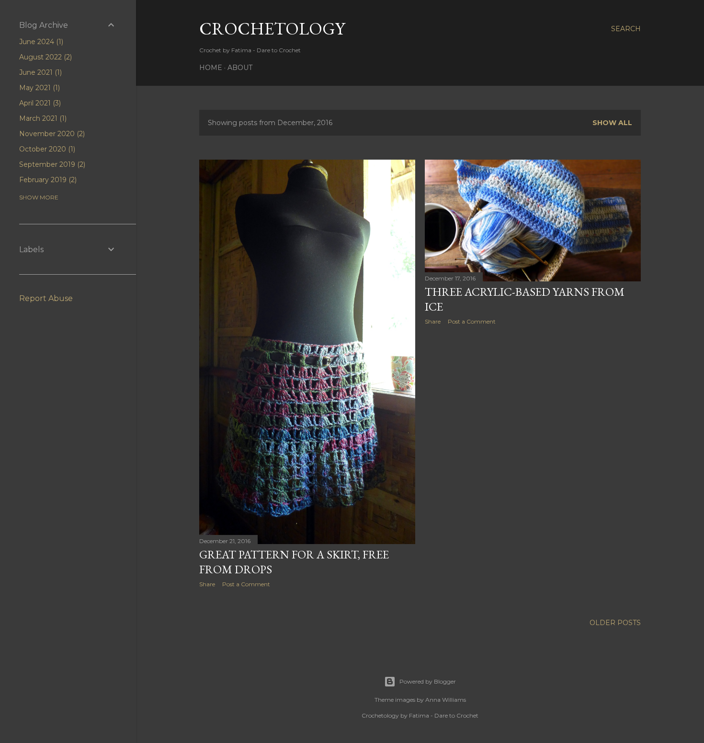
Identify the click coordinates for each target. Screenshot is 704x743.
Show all (612, 122)
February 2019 (47, 179)
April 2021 (39, 103)
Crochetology (272, 28)
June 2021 (39, 72)
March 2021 (42, 118)
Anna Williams (445, 699)
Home (210, 67)
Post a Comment (246, 584)
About (239, 67)
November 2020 (51, 133)
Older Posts (615, 622)
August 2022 (44, 57)
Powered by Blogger (427, 681)
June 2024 (40, 41)
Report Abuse (46, 298)
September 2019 (51, 164)
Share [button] (207, 584)
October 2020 (46, 149)
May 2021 (38, 87)
